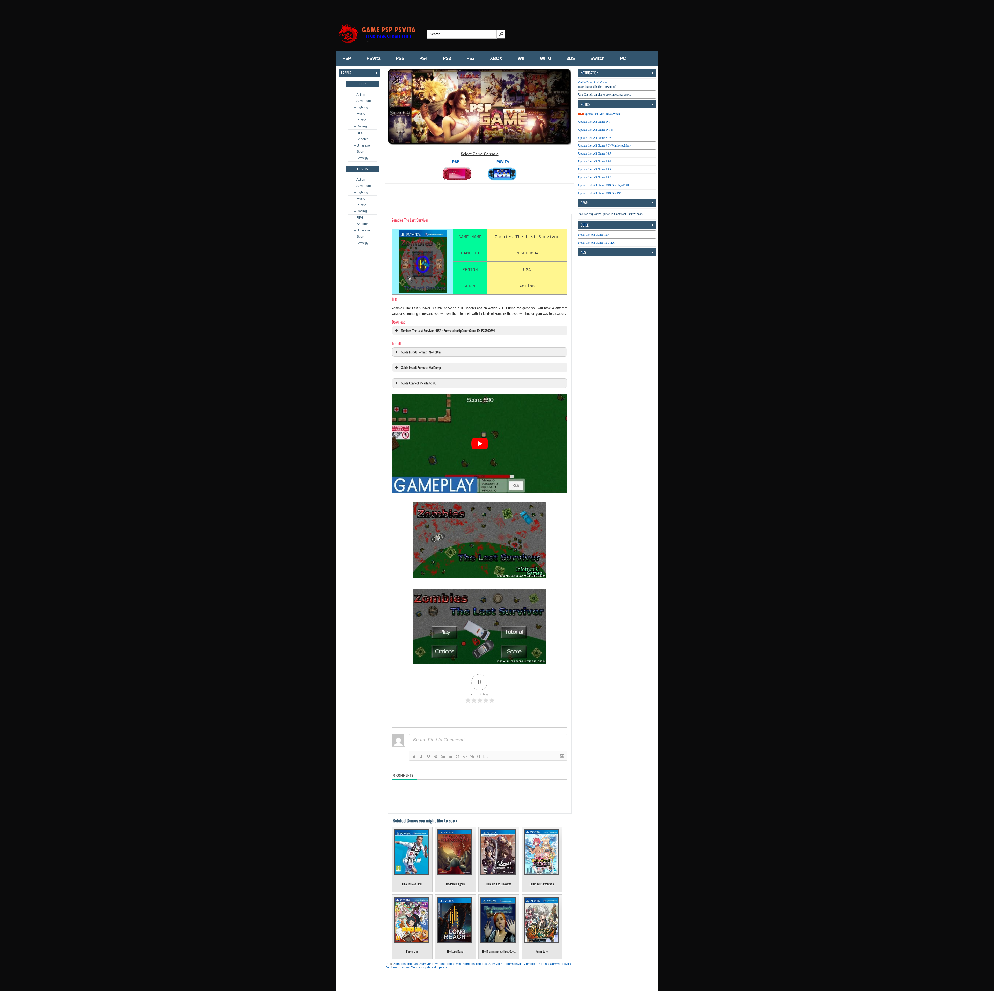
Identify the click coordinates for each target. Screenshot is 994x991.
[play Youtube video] (479, 443)
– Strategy (361, 158)
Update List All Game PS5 (594, 153)
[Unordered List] (450, 756)
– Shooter (361, 139)
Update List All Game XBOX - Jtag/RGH (603, 185)
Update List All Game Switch (602, 114)
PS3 (447, 58)
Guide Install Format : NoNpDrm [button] (421, 351)
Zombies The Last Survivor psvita (547, 964)
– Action (359, 95)
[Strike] (436, 756)
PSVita (373, 58)
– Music (359, 113)
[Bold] (414, 756)
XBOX (496, 58)
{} (479, 756)
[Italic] (421, 756)
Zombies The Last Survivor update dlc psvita (416, 967)
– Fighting (361, 107)
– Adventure (362, 101)
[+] (486, 756)
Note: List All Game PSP (593, 234)
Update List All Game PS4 (594, 161)
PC (623, 58)
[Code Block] (465, 756)
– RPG (358, 133)
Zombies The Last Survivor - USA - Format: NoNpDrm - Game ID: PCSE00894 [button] (448, 330)
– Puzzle (360, 120)
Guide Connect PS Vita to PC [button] (418, 383)
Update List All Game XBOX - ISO (600, 193)
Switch (597, 58)
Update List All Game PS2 (594, 177)
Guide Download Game (592, 82)
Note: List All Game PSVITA (596, 242)
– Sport (359, 152)
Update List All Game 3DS (594, 137)
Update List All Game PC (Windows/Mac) (604, 145)
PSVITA (502, 161)
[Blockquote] (457, 756)
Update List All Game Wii (594, 121)
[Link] (472, 756)
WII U (545, 58)
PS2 (470, 58)
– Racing (360, 126)
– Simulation (363, 145)
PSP (346, 58)
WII (521, 58)
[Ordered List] (443, 756)
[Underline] (428, 756)
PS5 (400, 58)
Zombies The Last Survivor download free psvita (427, 964)
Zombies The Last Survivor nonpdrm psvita (493, 964)
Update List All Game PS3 (594, 169)
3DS (571, 58)
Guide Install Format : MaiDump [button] (421, 367)
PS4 (423, 58)
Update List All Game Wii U (595, 129)
